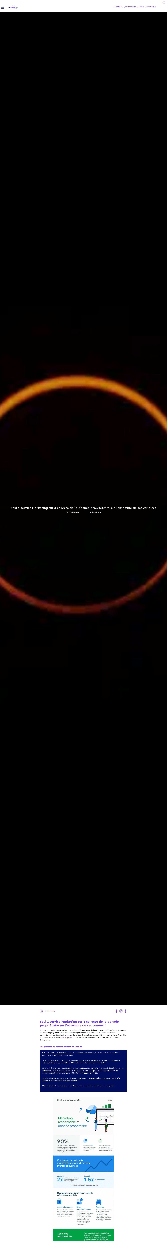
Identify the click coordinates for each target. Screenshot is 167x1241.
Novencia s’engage (130, 6)
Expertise (117, 6)
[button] (116, 1011)
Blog (141, 6)
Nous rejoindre (150, 6)
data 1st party (66, 1037)
